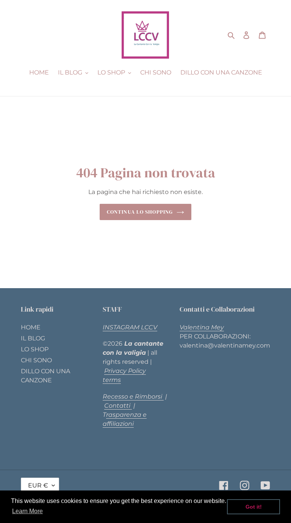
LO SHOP (34, 349)
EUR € (38, 485)
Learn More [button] (27, 511)
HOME (31, 327)
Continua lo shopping (140, 212)
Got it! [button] (254, 507)
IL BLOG (33, 338)
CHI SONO (36, 360)
